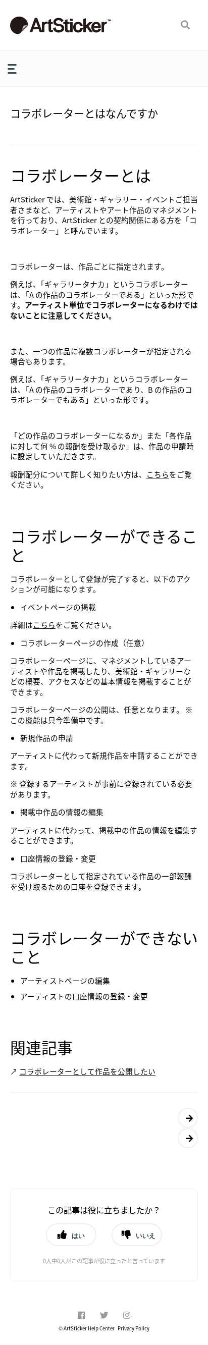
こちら (157, 474)
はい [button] (78, 1235)
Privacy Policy (133, 1328)
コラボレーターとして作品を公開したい (87, 1071)
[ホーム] (60, 25)
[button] (185, 25)
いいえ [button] (145, 1235)
